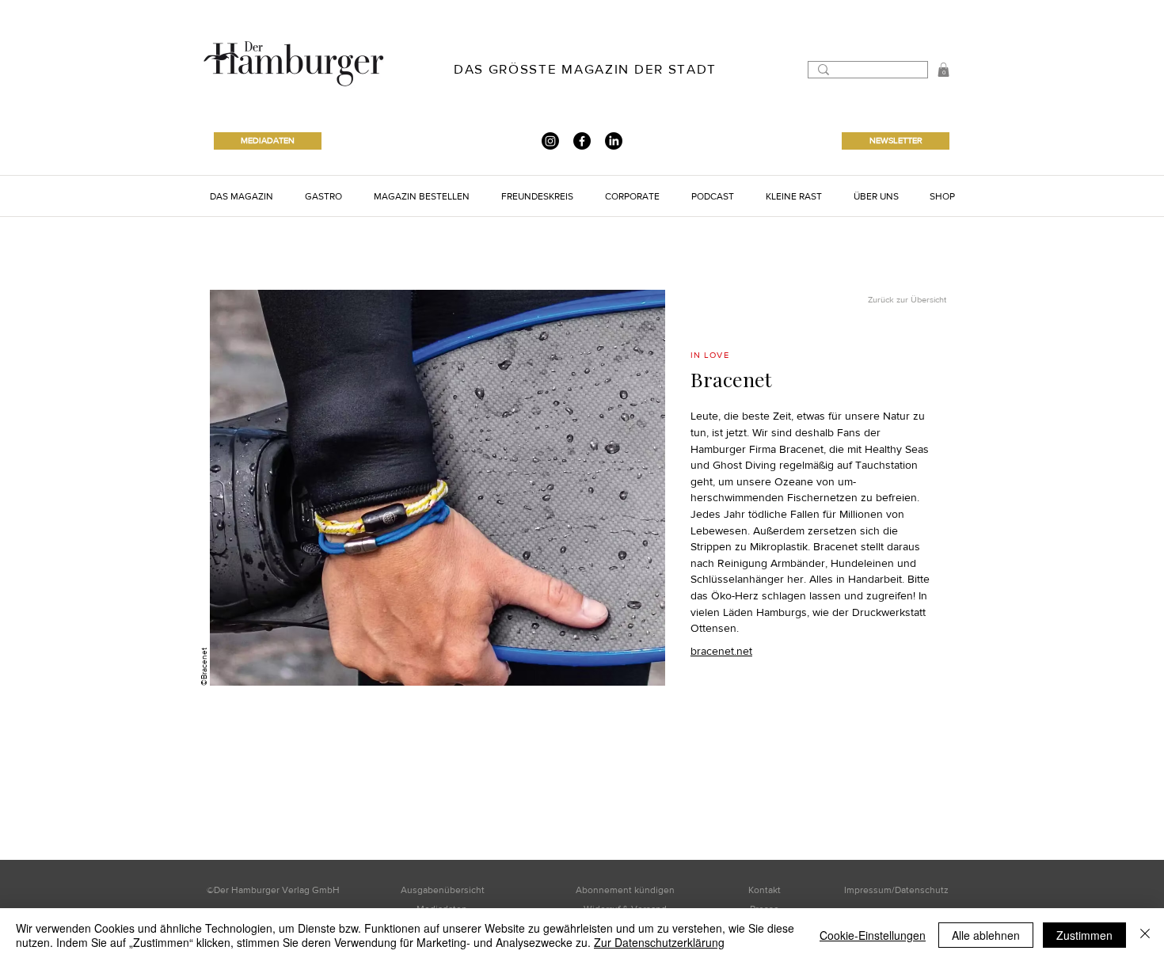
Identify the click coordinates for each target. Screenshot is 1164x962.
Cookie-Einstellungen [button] (873, 935)
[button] (241, 196)
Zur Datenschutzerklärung (659, 942)
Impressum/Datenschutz (896, 889)
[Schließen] (1144, 935)
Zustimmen (1084, 935)
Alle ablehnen (986, 935)
